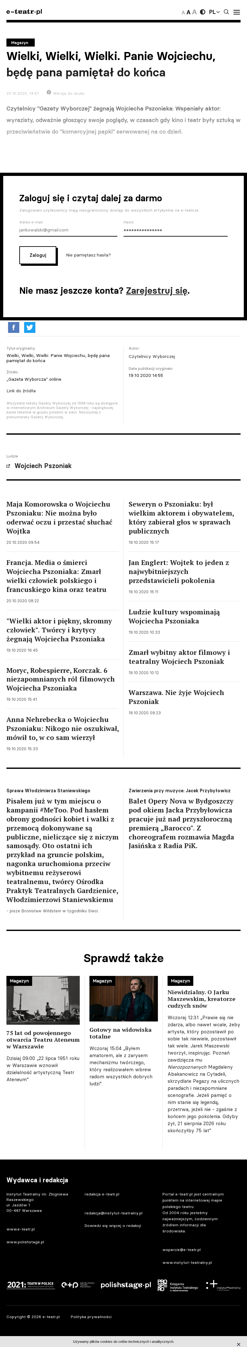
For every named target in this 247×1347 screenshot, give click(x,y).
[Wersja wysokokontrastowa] (202, 12)
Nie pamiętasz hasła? (88, 254)
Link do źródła (21, 391)
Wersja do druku (69, 93)
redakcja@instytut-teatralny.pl (113, 1213)
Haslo (129, 222)
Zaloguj (38, 255)
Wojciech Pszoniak (43, 466)
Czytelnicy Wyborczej (152, 356)
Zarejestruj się (157, 290)
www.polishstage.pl (25, 1241)
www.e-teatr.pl (20, 1229)
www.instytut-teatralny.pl (187, 1262)
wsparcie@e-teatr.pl (181, 1249)
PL (212, 12)
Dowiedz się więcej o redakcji (113, 1225)
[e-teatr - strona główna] (24, 12)
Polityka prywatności (91, 1316)
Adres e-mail (31, 222)
